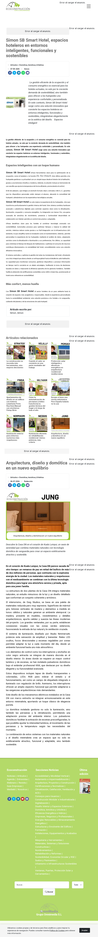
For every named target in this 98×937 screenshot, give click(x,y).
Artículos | (22, 776)
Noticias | (11, 776)
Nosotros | (23, 789)
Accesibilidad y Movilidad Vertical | (52, 776)
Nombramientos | (44, 850)
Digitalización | (42, 803)
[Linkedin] (19, 73)
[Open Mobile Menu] (89, 6)
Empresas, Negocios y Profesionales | (54, 816)
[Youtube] (22, 799)
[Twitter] (14, 73)
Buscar (50, 892)
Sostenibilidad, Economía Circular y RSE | (55, 857)
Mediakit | (12, 789)
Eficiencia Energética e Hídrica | (51, 813)
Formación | (41, 830)
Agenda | (11, 779)
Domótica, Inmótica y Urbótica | (50, 809)
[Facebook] (10, 73)
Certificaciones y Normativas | (50, 786)
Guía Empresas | (15, 786)
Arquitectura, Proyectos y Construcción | (55, 782)
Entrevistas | (23, 779)
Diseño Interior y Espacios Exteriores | (54, 806)
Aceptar (85, 930)
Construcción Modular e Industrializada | (55, 799)
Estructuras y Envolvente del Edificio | (54, 826)
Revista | (23, 782)
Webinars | (12, 782)
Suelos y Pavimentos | (46, 860)
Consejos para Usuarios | (47, 796)
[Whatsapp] (23, 73)
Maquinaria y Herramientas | (49, 840)
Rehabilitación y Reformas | (48, 853)
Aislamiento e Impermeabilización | (52, 779)
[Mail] (28, 73)
